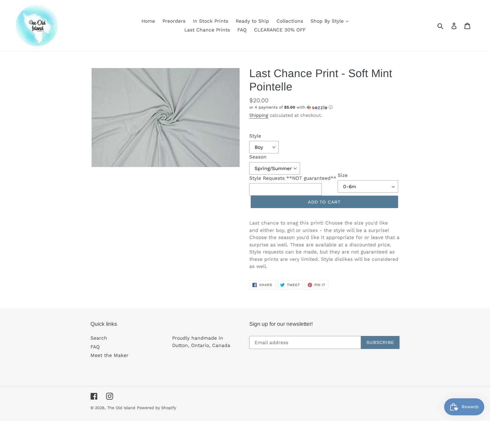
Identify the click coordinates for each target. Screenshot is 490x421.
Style (255, 136)
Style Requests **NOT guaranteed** (292, 178)
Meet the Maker (109, 355)
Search (98, 338)
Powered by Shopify (156, 407)
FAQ (95, 347)
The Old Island (121, 407)
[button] (324, 107)
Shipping (258, 115)
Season (258, 157)
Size (343, 175)
